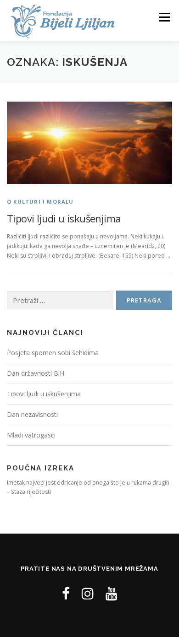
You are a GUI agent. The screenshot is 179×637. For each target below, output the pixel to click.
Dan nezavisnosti (32, 414)
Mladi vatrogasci (31, 435)
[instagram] (88, 593)
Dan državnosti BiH (35, 373)
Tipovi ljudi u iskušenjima (64, 218)
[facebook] (66, 593)
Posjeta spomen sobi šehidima (53, 352)
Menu (163, 17)
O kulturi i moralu (40, 201)
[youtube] (111, 593)
